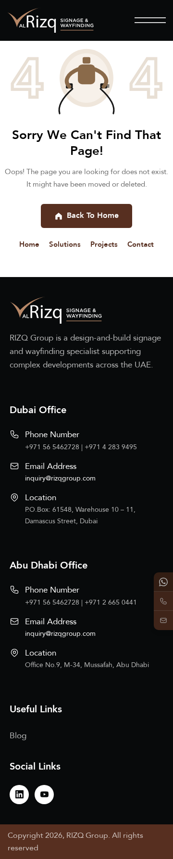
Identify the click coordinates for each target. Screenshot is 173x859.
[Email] (163, 620)
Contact (140, 244)
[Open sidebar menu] (150, 20)
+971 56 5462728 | (55, 447)
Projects (104, 244)
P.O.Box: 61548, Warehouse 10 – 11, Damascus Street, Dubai (80, 515)
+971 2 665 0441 (111, 602)
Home (29, 244)
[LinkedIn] (19, 794)
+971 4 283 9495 (111, 447)
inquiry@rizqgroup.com (60, 478)
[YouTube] (44, 794)
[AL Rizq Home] (50, 20)
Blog (18, 735)
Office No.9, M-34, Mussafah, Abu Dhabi (87, 665)
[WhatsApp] (163, 582)
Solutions (65, 244)
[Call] (163, 601)
